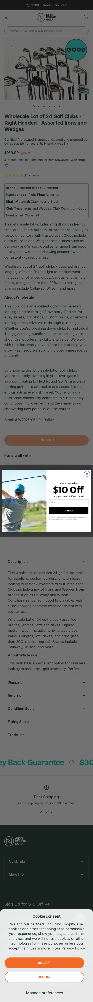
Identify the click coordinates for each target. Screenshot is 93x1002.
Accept (44, 963)
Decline (44, 977)
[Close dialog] (87, 474)
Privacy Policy (73, 948)
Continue (69, 510)
